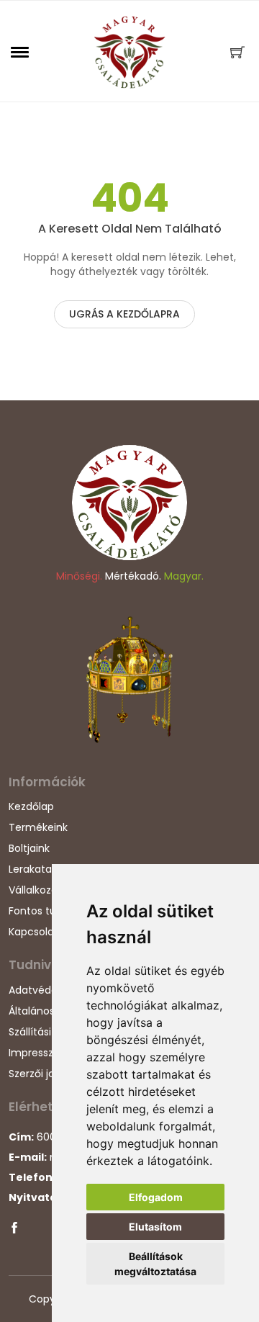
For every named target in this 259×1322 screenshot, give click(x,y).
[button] (20, 52)
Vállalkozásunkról (51, 890)
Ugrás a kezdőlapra (124, 314)
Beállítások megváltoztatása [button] (155, 1263)
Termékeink (38, 827)
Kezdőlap (31, 806)
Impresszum (40, 1053)
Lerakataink (37, 869)
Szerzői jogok (41, 1073)
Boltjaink (29, 848)
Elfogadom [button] (156, 1197)
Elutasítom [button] (155, 1226)
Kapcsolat (33, 932)
